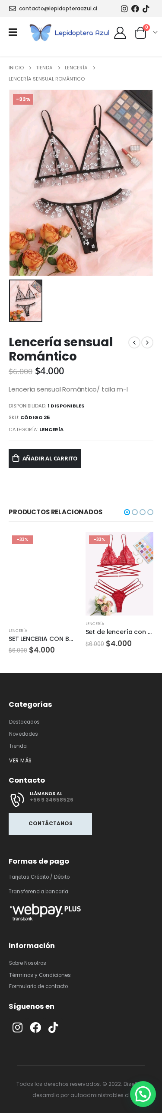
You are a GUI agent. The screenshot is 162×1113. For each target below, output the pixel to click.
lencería (51, 429)
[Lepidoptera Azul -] (70, 32)
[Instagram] (124, 8)
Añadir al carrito (50, 458)
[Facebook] (135, 8)
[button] (127, 512)
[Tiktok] (146, 8)
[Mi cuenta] (120, 32)
